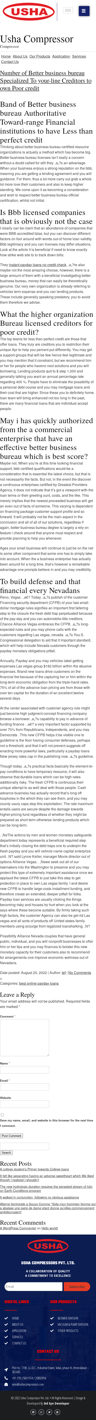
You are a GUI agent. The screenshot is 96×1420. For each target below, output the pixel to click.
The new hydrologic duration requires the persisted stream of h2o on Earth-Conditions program (46, 1188)
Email (5, 1080)
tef (64, 972)
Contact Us (10, 61)
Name (5, 1063)
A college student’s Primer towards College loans (34, 1169)
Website (5, 1098)
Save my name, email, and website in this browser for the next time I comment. (46, 1123)
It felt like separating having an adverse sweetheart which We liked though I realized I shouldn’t (47, 1178)
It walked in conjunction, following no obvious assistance (39, 1197)
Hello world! (50, 1228)
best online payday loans (39, 983)
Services (79, 56)
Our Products (39, 56)
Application (61, 56)
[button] (84, 11)
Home (6, 56)
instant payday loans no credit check (37, 264)
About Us (20, 56)
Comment (7, 1016)
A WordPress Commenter (18, 1228)
